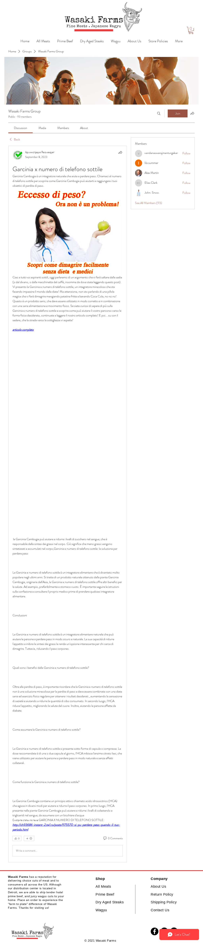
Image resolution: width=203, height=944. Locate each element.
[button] (191, 30)
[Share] (120, 152)
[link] (20, 128)
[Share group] (192, 113)
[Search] (158, 113)
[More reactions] (29, 838)
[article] (67, 504)
